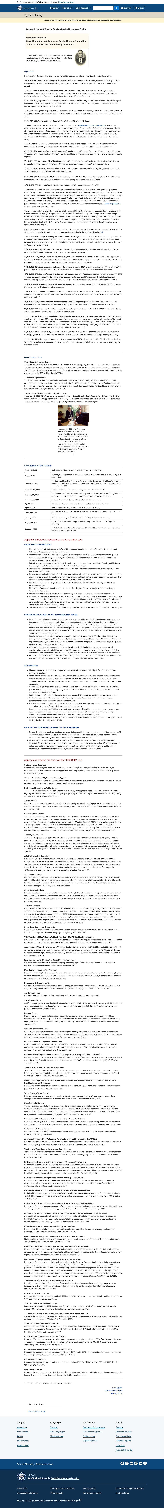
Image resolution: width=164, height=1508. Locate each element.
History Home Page (37, 1411)
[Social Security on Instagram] (136, 1464)
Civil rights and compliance (62, 1488)
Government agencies (92, 1432)
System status (122, 1493)
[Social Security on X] (127, 1464)
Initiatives (120, 1445)
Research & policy (124, 1450)
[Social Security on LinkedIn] (140, 1464)
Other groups (89, 1436)
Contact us (22, 1427)
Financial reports (123, 1441)
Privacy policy (89, 1488)
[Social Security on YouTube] (131, 1464)
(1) (102, 232)
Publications (22, 1441)
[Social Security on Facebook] (122, 1464)
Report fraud (23, 1445)
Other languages (57, 1432)
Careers (119, 1427)
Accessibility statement (27, 1493)
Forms (20, 1436)
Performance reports (92, 1493)
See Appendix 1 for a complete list (91, 125)
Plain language (56, 1436)
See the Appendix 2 (112, 204)
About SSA (22, 1488)
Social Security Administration (65, 1478)
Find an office (23, 1432)
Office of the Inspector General (130, 1488)
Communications (123, 1436)
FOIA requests (56, 1493)
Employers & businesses (94, 1427)
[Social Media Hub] (145, 1464)
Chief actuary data (124, 1432)
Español (53, 1427)
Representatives (90, 1441)
